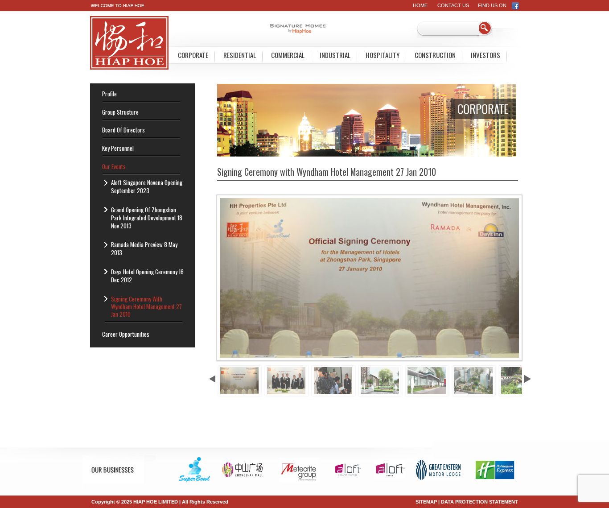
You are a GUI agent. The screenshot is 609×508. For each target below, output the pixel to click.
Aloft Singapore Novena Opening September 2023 (146, 186)
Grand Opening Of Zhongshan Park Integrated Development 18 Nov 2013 (146, 217)
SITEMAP (426, 501)
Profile (109, 93)
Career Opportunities (125, 334)
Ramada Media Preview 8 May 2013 (144, 248)
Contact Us (453, 5)
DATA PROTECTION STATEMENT (479, 501)
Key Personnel (118, 148)
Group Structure (120, 111)
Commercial (287, 55)
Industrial (335, 55)
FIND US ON (495, 5)
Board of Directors (123, 129)
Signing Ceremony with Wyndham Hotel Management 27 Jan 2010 (146, 306)
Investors (485, 55)
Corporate (193, 55)
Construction (435, 55)
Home (420, 5)
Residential (239, 55)
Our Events (114, 166)
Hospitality (382, 55)
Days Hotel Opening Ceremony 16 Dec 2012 (147, 275)
